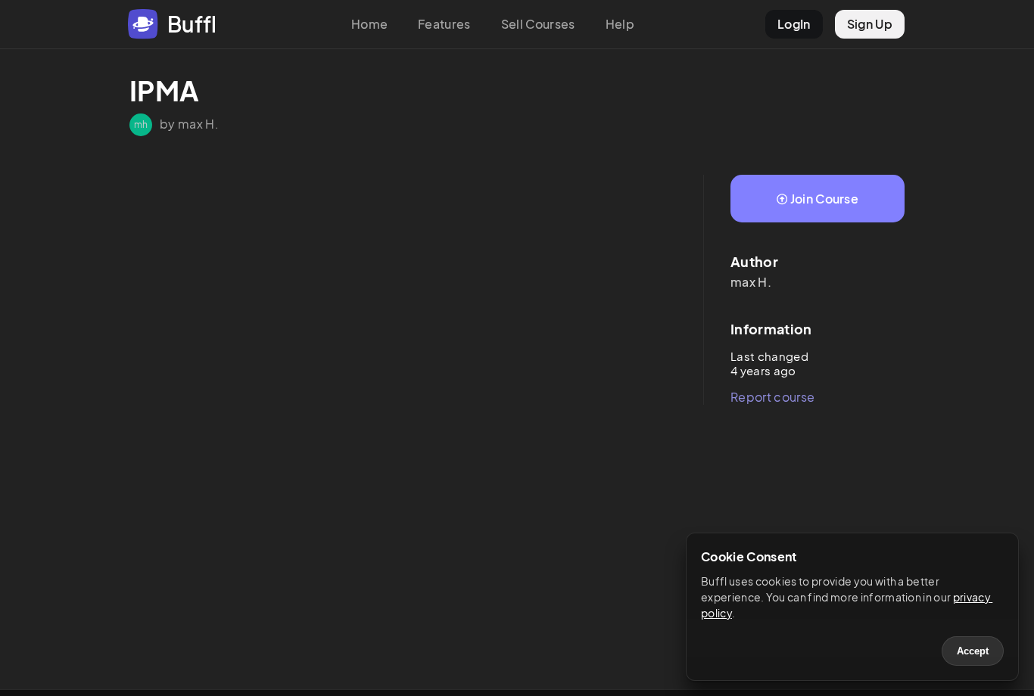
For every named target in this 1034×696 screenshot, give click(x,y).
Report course (772, 397)
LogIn (794, 24)
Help (620, 24)
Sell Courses (538, 24)
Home (369, 24)
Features (444, 24)
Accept (973, 651)
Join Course (824, 199)
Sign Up (869, 24)
